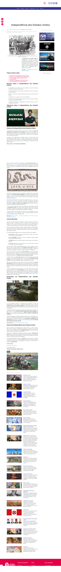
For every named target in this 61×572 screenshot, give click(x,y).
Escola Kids (41, 8)
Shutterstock (15, 345)
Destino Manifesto (27, 400)
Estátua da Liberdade (27, 449)
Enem (37, 8)
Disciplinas (22, 8)
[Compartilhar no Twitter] (2, 22)
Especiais (26, 8)
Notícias (18, 8)
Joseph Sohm (10, 345)
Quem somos (20, 565)
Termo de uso (33, 565)
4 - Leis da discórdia (12, 79)
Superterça (25, 546)
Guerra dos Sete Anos (14, 164)
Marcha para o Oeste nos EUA (29, 528)
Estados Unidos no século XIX (29, 435)
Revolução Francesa (27, 537)
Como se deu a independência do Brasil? (20, 322)
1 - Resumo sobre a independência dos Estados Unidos (19, 75)
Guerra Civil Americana (28, 466)
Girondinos (25, 457)
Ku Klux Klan (25, 509)
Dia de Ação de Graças (28, 409)
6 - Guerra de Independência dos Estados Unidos (18, 81)
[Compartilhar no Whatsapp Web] (2, 24)
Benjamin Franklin (27, 384)
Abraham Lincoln (26, 375)
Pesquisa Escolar (32, 8)
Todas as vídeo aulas (47, 73)
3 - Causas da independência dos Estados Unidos (18, 77)
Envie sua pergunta (48, 565)
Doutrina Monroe (26, 417)
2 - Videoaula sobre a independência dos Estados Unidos (19, 76)
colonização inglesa (14, 195)
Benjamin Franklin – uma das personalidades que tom (21, 215)
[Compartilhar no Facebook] (2, 19)
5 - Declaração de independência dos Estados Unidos (18, 80)
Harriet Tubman (26, 482)
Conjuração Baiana (27, 391)
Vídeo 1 (8, 351)
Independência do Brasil (28, 500)
